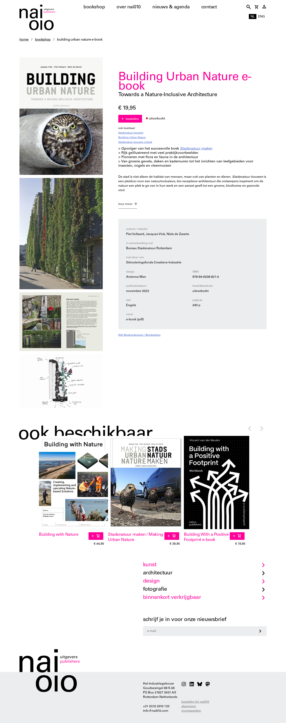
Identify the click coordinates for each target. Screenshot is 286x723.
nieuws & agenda (171, 7)
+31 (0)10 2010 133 (156, 706)
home (24, 40)
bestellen (132, 119)
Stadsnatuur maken (196, 149)
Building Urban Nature (132, 138)
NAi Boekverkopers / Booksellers (139, 335)
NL (253, 16)
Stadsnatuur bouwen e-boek (135, 142)
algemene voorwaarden (191, 709)
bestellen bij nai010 (195, 702)
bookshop (94, 7)
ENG (261, 16)
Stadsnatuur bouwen (130, 133)
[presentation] (249, 429)
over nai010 (129, 7)
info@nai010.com (155, 711)
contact (209, 7)
